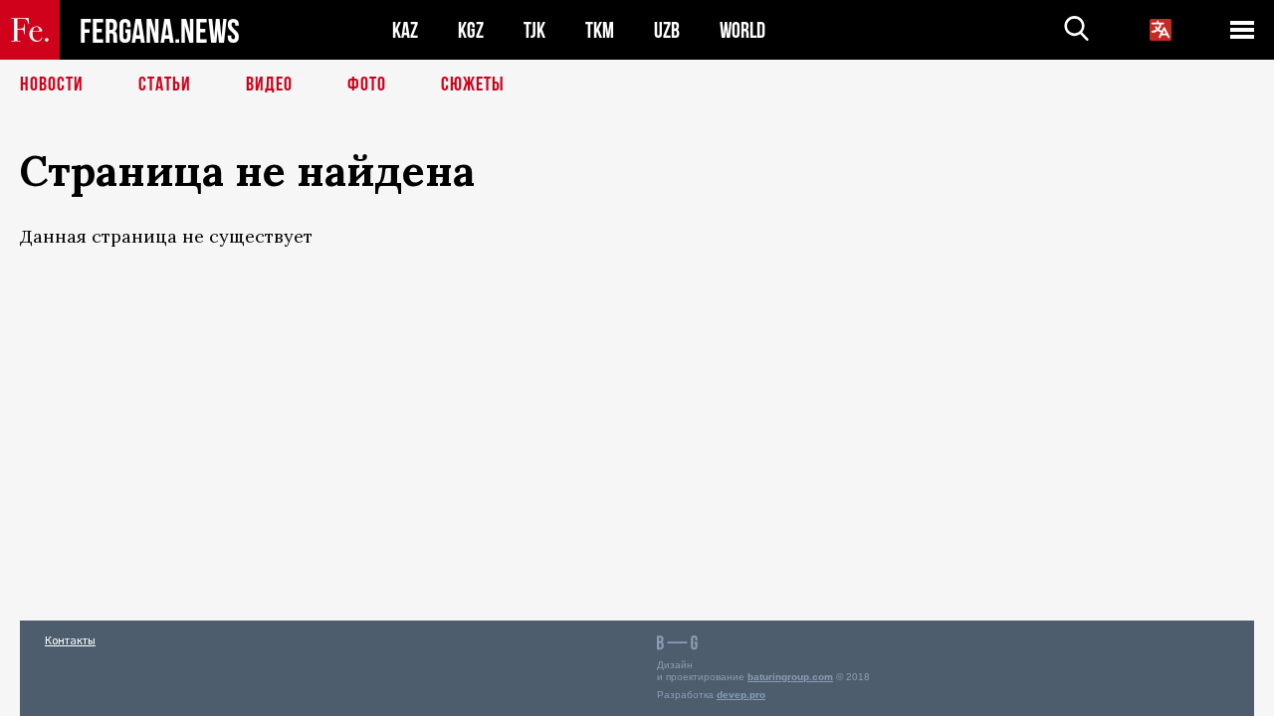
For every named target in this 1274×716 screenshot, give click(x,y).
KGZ (471, 30)
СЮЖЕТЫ (473, 84)
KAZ (405, 30)
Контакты (70, 639)
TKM (599, 30)
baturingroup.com (790, 676)
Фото (366, 84)
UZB (667, 30)
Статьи (164, 84)
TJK (534, 30)
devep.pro (741, 694)
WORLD (742, 30)
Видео (269, 84)
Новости (52, 84)
